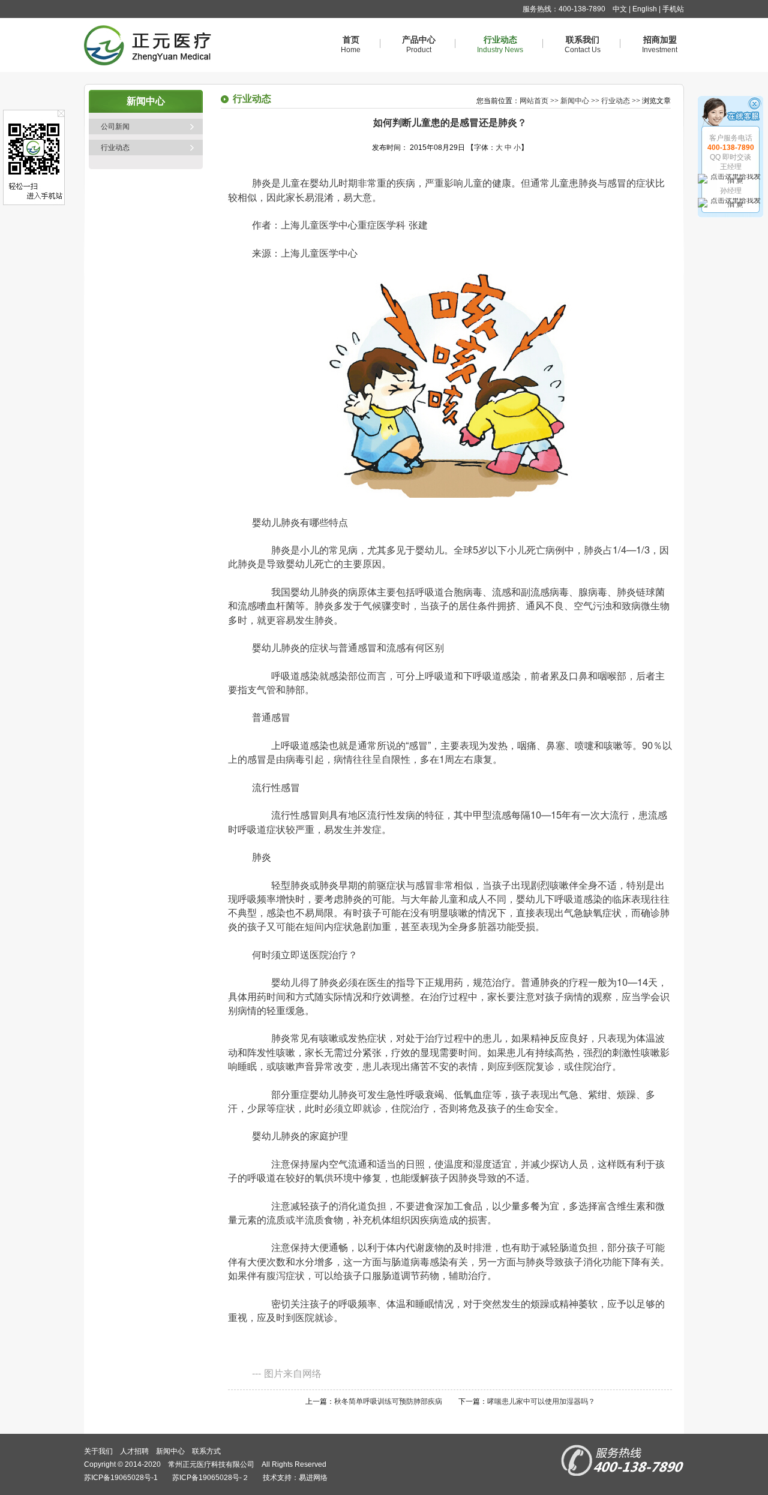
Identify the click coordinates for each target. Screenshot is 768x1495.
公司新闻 (115, 126)
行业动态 (115, 147)
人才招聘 (134, 1451)
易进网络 (313, 1477)
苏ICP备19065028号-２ (210, 1477)
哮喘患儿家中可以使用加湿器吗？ (541, 1401)
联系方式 (206, 1451)
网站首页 (534, 101)
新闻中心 (574, 101)
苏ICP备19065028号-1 (121, 1477)
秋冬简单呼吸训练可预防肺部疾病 (388, 1401)
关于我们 (98, 1451)
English (644, 9)
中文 (620, 9)
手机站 (673, 9)
